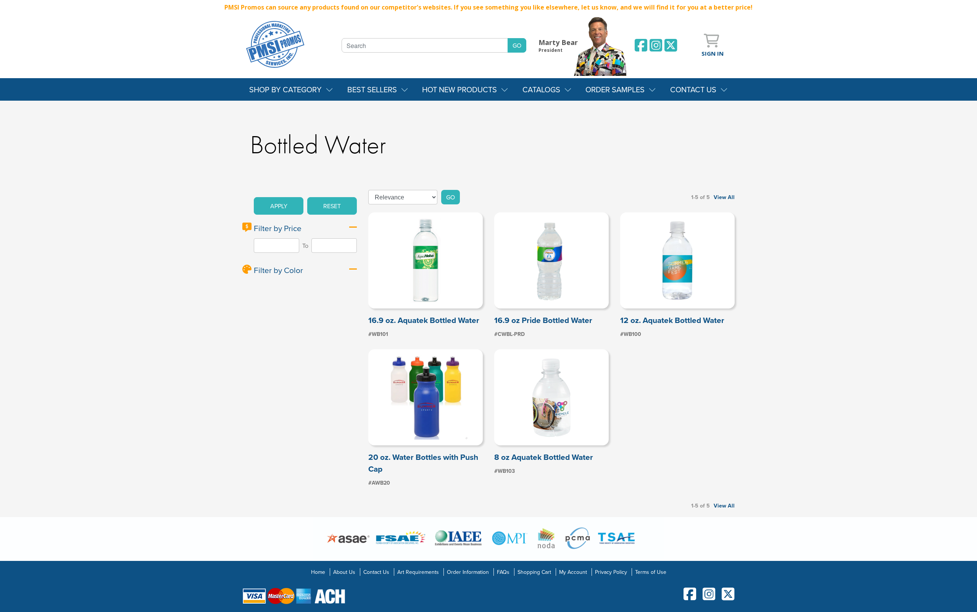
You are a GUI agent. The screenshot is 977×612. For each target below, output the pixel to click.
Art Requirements (418, 572)
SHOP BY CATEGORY (285, 89)
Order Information (468, 572)
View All (724, 197)
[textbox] (425, 45)
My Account (573, 572)
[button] (278, 206)
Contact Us (376, 572)
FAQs (503, 572)
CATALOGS (541, 89)
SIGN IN (712, 53)
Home (318, 572)
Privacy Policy (611, 572)
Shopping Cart (534, 572)
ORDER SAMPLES (615, 89)
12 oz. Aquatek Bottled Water (672, 320)
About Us (344, 572)
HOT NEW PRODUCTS (459, 89)
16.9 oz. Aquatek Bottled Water (423, 320)
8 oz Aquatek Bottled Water (543, 457)
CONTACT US (693, 89)
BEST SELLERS (372, 89)
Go (450, 197)
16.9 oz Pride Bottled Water (543, 320)
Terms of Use (650, 572)
